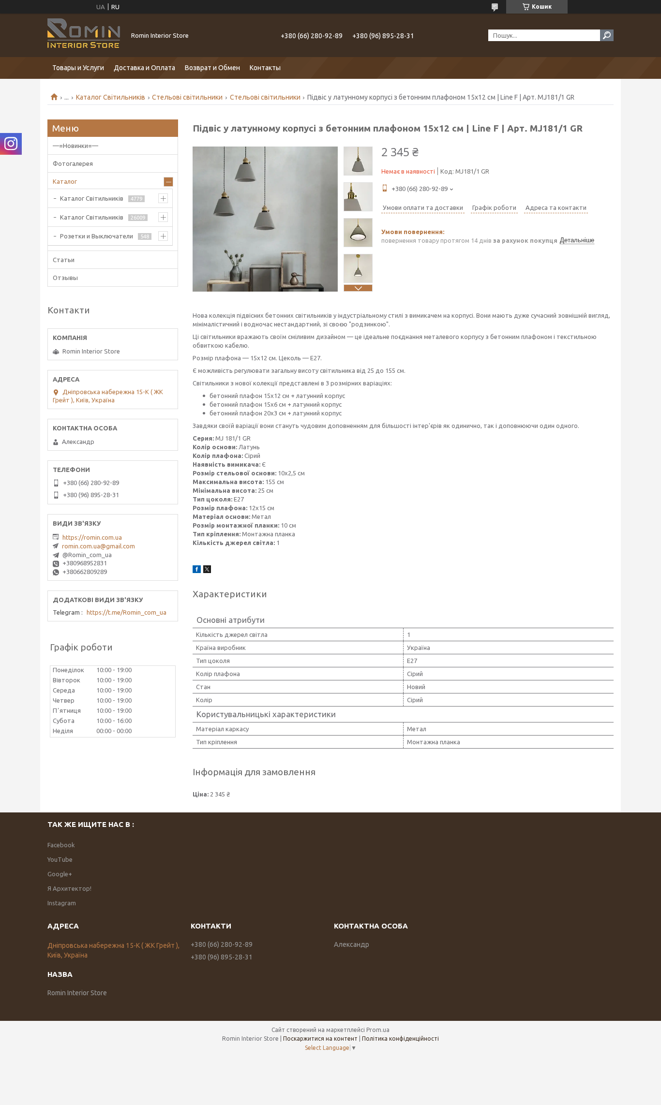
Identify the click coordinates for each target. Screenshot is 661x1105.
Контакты (265, 68)
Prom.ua (378, 1030)
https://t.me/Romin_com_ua (126, 612)
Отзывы (65, 277)
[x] (207, 570)
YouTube (60, 859)
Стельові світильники (187, 97)
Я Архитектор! (69, 888)
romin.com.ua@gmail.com (98, 546)
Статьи (64, 259)
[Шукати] (607, 35)
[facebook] (197, 570)
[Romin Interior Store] (83, 35)
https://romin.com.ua (92, 537)
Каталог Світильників (110, 97)
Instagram (61, 902)
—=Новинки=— (75, 145)
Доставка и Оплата (144, 68)
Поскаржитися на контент (320, 1038)
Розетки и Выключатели (96, 236)
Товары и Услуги (78, 68)
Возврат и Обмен (212, 68)
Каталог (65, 181)
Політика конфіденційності (400, 1038)
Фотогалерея (73, 163)
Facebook (61, 844)
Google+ (59, 873)
